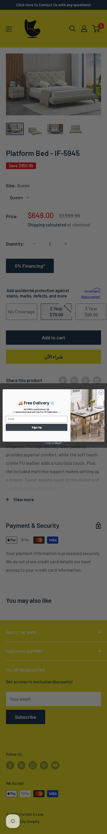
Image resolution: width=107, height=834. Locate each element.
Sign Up (37, 427)
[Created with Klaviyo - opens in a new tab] (53, 443)
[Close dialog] (101, 392)
